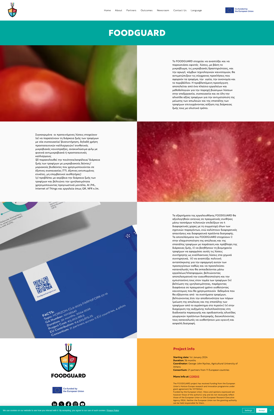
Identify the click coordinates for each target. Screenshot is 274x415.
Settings (248, 410)
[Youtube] (82, 404)
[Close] (270, 410)
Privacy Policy (113, 410)
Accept (262, 410)
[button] (196, 10)
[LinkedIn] (54, 404)
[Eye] (12, 9)
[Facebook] (68, 404)
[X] (61, 404)
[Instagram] (75, 404)
